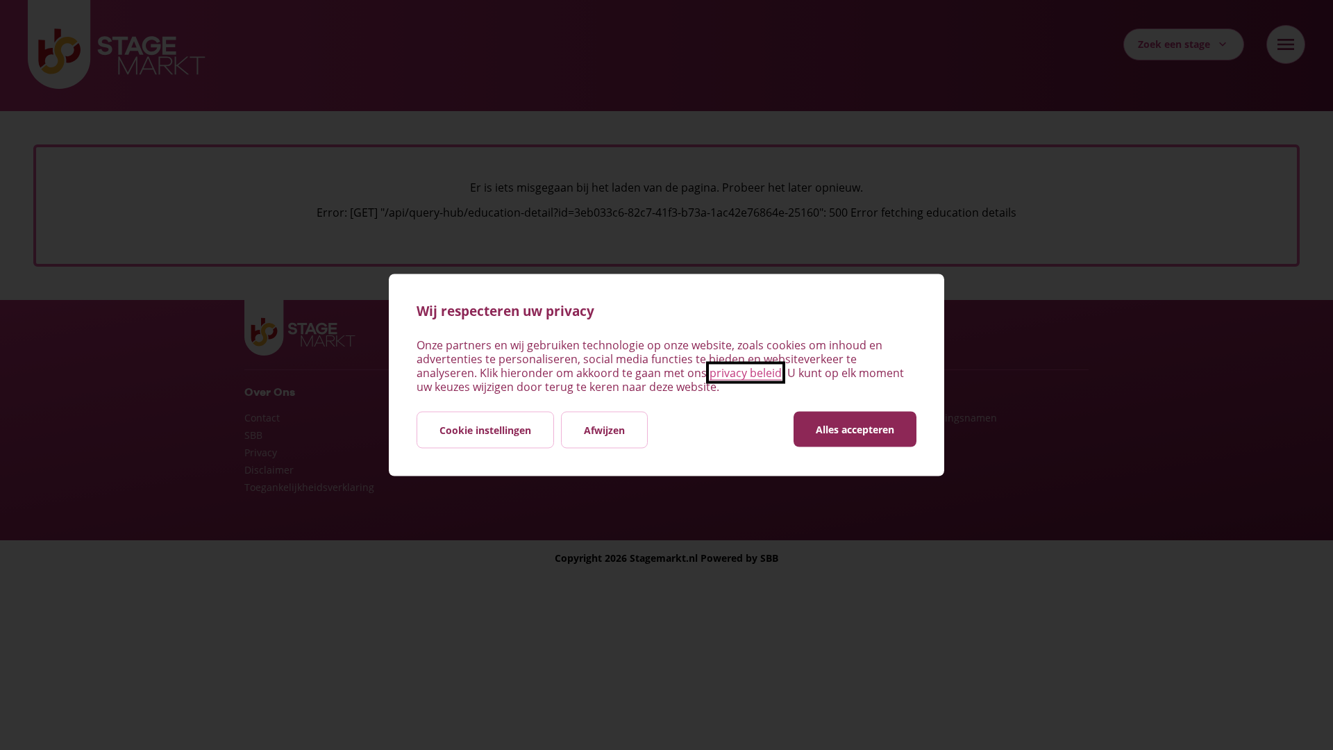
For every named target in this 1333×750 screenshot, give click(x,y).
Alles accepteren (855, 429)
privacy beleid (746, 373)
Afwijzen (604, 430)
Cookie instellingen (485, 430)
